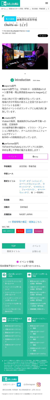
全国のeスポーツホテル (38, 354)
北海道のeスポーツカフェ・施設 (38, 349)
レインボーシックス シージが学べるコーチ (13, 299)
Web (8, 231)
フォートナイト (28, 189)
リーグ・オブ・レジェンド (30, 181)
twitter (29, 231)
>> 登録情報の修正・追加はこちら (25, 221)
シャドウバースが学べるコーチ (13, 305)
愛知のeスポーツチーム (13, 332)
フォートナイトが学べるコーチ (13, 288)
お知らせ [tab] (36, 251)
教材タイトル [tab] (13, 251)
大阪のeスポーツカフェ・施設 (37, 333)
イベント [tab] (36, 246)
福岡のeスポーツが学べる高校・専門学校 (38, 299)
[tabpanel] (25, 56)
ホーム (3, 9)
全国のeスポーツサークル (13, 346)
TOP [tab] (13, 246)
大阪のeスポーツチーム (13, 329)
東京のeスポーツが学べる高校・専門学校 (38, 282)
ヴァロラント (39, 187)
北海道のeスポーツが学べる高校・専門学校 (38, 305)
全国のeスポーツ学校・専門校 (19, 9)
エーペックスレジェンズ (29, 184)
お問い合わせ (36, 390)
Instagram (38, 231)
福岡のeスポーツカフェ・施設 (37, 344)
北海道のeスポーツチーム (13, 340)
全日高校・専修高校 (38, 9)
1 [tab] (25, 73)
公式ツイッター (9, 384)
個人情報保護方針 (25, 390)
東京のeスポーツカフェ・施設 (37, 327)
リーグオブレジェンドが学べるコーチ (13, 282)
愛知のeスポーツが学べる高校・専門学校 (38, 294)
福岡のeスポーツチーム (13, 336)
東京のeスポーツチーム (13, 326)
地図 (28, 31)
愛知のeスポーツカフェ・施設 (37, 338)
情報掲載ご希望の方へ (37, 309)
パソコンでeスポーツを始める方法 (13, 310)
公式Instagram (30, 384)
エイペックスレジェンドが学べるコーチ (13, 294)
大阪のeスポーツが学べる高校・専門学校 (38, 288)
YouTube (20, 231)
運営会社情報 (7, 390)
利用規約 (15, 390)
